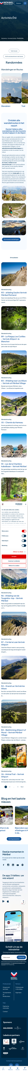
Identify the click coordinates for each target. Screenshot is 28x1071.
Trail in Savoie (14, 51)
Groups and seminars (6, 988)
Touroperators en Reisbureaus (7, 994)
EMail (11, 1065)
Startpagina (4, 38)
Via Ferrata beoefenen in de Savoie (14, 56)
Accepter (14, 556)
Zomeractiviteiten (12, 38)
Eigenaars (18, 992)
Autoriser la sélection (14, 561)
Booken (18, 3)
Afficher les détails (18, 551)
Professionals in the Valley (19, 988)
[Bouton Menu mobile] (25, 3)
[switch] (24, 536)
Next (22, 787)
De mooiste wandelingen (11, 239)
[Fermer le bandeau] (25, 504)
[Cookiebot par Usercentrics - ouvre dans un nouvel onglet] (16, 504)
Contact (5, 1011)
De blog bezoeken (14, 839)
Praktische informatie (6, 1007)
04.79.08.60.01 (17, 1065)
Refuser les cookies (14, 565)
